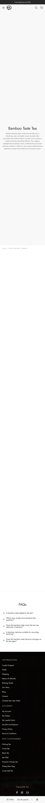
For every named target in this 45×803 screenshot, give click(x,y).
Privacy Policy (7, 729)
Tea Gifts (5, 757)
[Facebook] (17, 793)
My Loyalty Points (8, 720)
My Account (6, 711)
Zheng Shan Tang (8, 766)
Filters (12, 799)
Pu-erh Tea (6, 748)
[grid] (37, 799)
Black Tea (5, 753)
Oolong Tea (6, 744)
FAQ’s (4, 669)
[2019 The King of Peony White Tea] (12, 261)
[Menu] (3, 8)
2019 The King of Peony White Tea (11, 275)
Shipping (5, 674)
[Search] (36, 7)
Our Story (5, 687)
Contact (5, 696)
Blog (4, 692)
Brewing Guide (7, 683)
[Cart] (41, 7)
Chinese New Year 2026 (11, 700)
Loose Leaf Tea (7, 770)
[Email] (27, 793)
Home (4, 248)
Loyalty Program (8, 665)
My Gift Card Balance (10, 724)
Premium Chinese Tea (10, 762)
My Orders (6, 716)
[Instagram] (22, 793)
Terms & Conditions (9, 733)
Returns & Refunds (9, 678)
